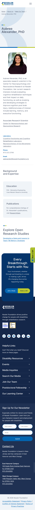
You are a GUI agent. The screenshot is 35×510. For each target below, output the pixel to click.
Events (5, 364)
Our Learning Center (12, 393)
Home (3, 11)
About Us (10, 11)
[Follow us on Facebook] (13, 336)
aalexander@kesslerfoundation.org (16, 159)
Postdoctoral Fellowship (14, 387)
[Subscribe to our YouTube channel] (9, 336)
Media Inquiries (10, 370)
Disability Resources (12, 358)
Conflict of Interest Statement (13, 504)
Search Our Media (11, 376)
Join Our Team (9, 382)
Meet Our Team (20, 11)
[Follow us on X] (18, 336)
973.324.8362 (7, 471)
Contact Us (8, 446)
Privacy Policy (26, 501)
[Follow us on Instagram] (4, 336)
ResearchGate (15, 213)
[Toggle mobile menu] (30, 4)
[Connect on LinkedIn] (28, 336)
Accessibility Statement (11, 501)
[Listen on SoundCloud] (23, 336)
